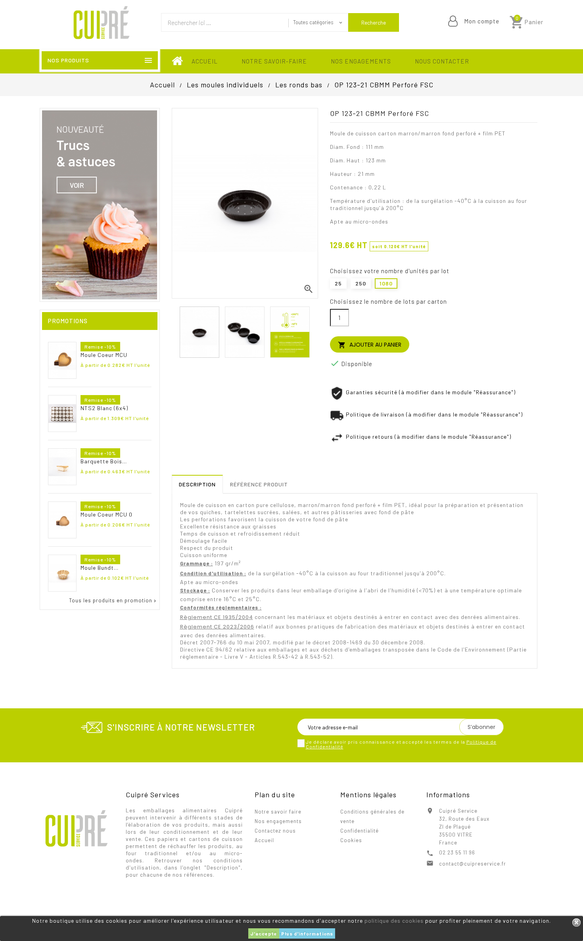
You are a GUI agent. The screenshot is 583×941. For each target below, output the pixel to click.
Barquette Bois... (104, 461)
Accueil (205, 61)
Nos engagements (361, 61)
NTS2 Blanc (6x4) (104, 408)
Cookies (351, 840)
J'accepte (263, 933)
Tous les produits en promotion (113, 601)
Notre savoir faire (278, 811)
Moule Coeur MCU (104, 354)
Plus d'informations (307, 933)
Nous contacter (442, 61)
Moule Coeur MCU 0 (106, 514)
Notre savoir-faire (274, 61)
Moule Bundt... (100, 567)
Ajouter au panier (369, 345)
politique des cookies (394, 920)
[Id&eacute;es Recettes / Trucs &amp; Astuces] (99, 204)
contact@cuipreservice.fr (472, 863)
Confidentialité (359, 830)
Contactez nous (275, 830)
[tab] (197, 484)
